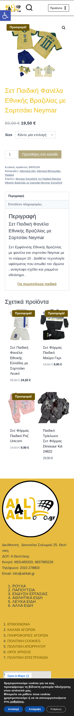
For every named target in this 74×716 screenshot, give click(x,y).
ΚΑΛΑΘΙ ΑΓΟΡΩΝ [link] (21, 630)
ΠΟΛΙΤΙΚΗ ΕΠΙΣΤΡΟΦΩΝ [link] (27, 658)
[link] (5, 15)
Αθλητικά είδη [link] (27, 171)
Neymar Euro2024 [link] (26, 179)
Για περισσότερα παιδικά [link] (37, 284)
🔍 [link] (63, 27)
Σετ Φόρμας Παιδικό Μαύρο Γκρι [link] (52, 353)
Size (8, 135)
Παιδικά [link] (9, 175)
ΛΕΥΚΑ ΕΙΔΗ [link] (24, 601)
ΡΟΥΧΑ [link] (19, 586)
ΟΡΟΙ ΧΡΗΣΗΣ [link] (19, 652)
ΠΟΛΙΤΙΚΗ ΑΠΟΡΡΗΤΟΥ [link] (26, 647)
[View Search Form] (29, 8)
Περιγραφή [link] (16, 196)
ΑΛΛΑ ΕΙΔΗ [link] (22, 605)
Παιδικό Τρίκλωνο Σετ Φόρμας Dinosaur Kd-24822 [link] (53, 441)
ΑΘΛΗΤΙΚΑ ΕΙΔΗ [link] (27, 598)
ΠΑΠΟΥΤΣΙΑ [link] (23, 590)
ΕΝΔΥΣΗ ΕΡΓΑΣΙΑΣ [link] (30, 594)
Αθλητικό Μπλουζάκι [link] (48, 171)
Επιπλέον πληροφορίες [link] (25, 204)
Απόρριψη (35, 709)
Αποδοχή (13, 709)
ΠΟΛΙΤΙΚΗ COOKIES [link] (23, 641)
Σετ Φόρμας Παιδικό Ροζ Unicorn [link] (19, 436)
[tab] (37, 196)
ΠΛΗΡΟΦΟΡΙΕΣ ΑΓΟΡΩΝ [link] (27, 635)
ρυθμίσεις (17, 702)
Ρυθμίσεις (56, 709)
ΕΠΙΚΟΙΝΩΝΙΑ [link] (18, 624)
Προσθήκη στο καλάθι (40, 154)
